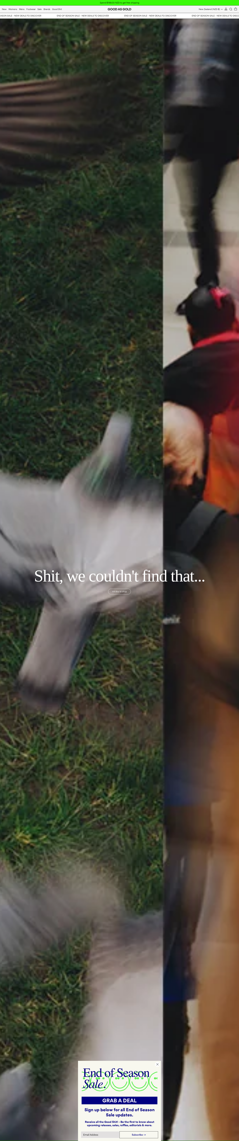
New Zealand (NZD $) (210, 9)
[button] (230, 9)
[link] (119, 1079)
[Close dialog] (157, 1064)
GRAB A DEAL (119, 1100)
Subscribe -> (139, 1134)
